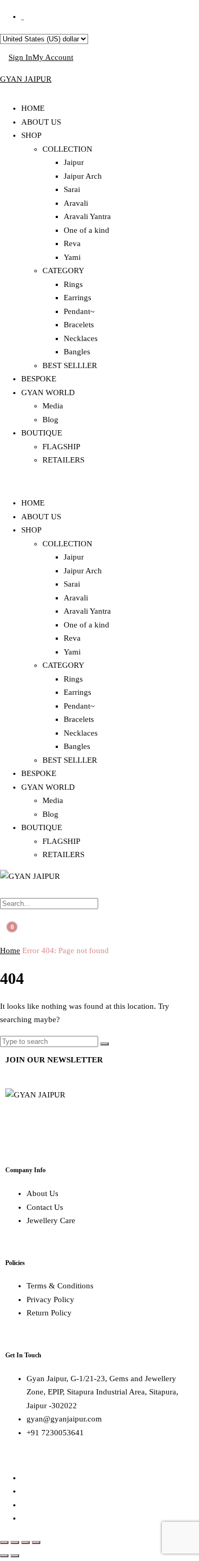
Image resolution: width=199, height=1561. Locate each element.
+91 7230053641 (55, 1432)
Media (52, 406)
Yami (72, 257)
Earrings (77, 297)
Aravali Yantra (87, 216)
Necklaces (81, 338)
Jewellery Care (51, 1220)
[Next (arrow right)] (15, 1555)
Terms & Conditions (60, 1285)
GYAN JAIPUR (25, 79)
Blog (50, 419)
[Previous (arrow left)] (4, 1555)
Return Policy (49, 1313)
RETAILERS (63, 460)
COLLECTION (67, 149)
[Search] (104, 1043)
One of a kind (86, 230)
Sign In (20, 57)
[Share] (25, 1542)
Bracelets (79, 324)
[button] (99, 482)
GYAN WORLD (48, 392)
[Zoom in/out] (4, 1542)
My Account (52, 57)
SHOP (31, 135)
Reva (72, 243)
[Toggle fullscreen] (15, 1542)
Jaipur (74, 162)
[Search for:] (50, 1041)
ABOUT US (41, 122)
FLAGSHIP (61, 446)
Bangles (77, 351)
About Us (42, 1193)
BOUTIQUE (41, 433)
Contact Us (45, 1207)
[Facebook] (18, 1125)
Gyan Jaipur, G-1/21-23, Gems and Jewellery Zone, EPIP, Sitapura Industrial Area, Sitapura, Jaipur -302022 (102, 1392)
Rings (73, 284)
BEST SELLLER (69, 365)
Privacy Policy (50, 1299)
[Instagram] (47, 1125)
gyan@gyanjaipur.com (64, 1419)
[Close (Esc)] (36, 1542)
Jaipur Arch (83, 176)
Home (10, 950)
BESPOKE (38, 378)
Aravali (76, 203)
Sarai (72, 189)
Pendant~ (79, 311)
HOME (33, 108)
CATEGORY (63, 270)
